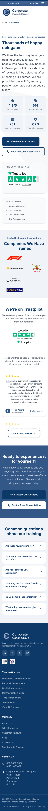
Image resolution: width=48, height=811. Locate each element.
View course (37, 411)
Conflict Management (13, 688)
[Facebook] (12, 653)
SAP (27, 653)
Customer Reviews (11, 732)
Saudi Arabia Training (13, 747)
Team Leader (8, 702)
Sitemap (41, 806)
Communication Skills (13, 693)
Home (4, 23)
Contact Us (7, 742)
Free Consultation (16, 215)
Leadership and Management (16, 678)
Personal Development (13, 683)
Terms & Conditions (11, 806)
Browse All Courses (17, 206)
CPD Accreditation (17, 219)
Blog (4, 737)
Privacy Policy (29, 806)
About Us (6, 723)
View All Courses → (12, 707)
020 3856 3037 (12, 3)
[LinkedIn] (4, 653)
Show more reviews (22, 433)
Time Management (11, 697)
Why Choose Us (15, 210)
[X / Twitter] (19, 653)
